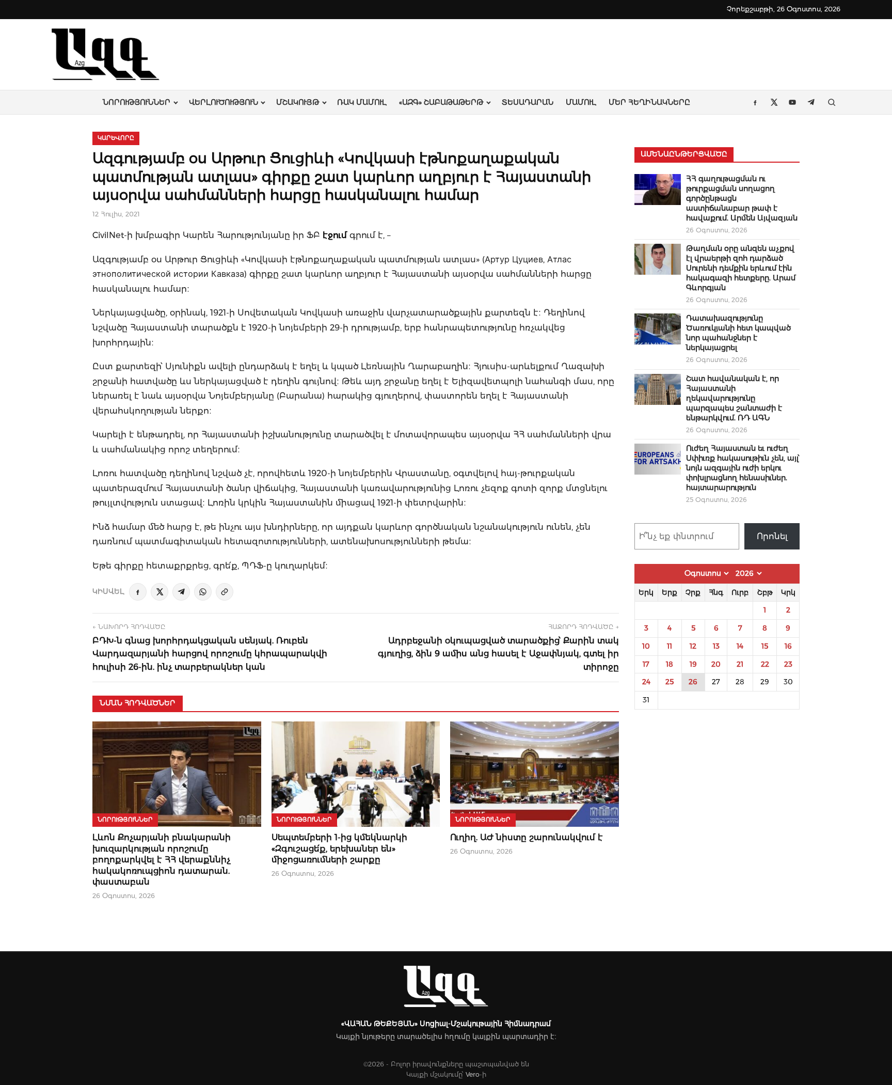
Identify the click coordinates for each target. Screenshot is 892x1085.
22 (765, 664)
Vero (473, 1074)
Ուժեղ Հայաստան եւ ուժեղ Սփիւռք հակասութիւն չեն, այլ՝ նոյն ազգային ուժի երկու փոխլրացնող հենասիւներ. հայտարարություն (743, 468)
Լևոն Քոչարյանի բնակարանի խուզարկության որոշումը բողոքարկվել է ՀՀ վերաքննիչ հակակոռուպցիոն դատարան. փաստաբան (161, 859)
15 (764, 646)
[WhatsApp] (203, 592)
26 (693, 682)
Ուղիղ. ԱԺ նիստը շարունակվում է (526, 837)
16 (788, 646)
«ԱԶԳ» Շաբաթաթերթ (441, 102)
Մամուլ (581, 102)
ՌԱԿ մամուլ (362, 102)
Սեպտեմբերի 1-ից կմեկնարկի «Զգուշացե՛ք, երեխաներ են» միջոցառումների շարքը (339, 848)
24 (646, 682)
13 (716, 646)
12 (693, 646)
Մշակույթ (297, 102)
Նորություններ (136, 102)
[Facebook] (138, 592)
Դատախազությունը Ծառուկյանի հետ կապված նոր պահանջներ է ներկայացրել (738, 332)
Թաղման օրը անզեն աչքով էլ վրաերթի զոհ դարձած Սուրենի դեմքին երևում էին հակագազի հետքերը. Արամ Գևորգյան (740, 268)
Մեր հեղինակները (649, 102)
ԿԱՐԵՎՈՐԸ (116, 137)
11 (669, 646)
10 (646, 646)
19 (693, 664)
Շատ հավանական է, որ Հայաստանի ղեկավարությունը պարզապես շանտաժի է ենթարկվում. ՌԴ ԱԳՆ (734, 398)
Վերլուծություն (223, 102)
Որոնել (772, 536)
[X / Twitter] (159, 592)
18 (669, 664)
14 (740, 646)
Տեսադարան (527, 102)
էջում (335, 235)
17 (646, 664)
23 (788, 664)
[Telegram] (181, 592)
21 (740, 664)
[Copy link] (224, 592)
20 (716, 664)
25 (669, 682)
